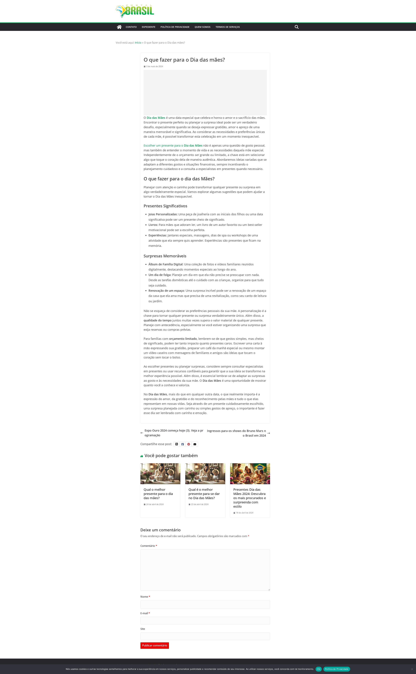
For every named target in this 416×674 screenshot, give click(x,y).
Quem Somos (202, 26)
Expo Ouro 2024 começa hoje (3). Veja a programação (174, 432)
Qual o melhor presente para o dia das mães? (158, 493)
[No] (412, 669)
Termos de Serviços (228, 26)
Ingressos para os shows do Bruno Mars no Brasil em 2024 (236, 433)
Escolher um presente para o (173, 145)
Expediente (148, 26)
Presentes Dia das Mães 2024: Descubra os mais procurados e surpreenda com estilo (249, 498)
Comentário (148, 546)
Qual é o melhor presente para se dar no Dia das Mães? (204, 493)
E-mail (145, 613)
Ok (318, 669)
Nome (145, 596)
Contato (131, 26)
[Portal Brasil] (119, 27)
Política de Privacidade (175, 26)
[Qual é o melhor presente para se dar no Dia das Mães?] (205, 465)
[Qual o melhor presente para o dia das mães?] (160, 465)
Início (138, 42)
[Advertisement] (205, 92)
